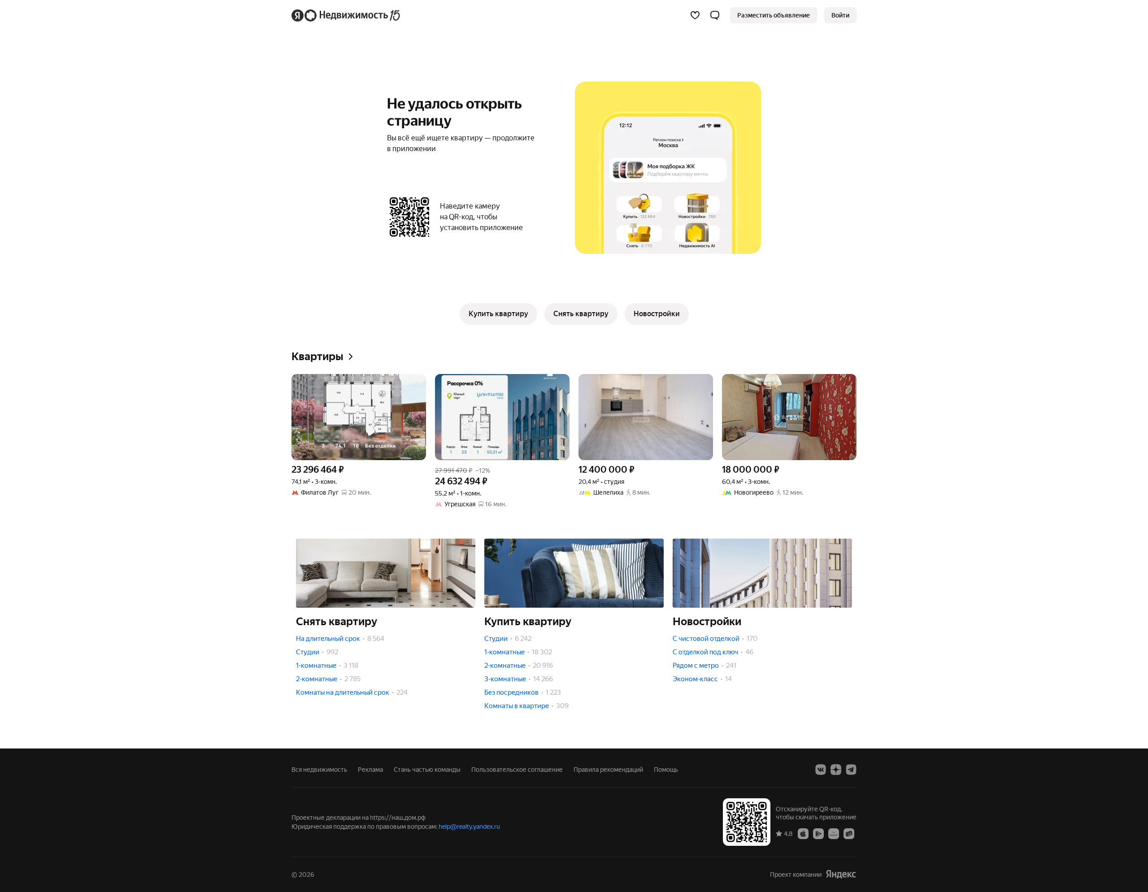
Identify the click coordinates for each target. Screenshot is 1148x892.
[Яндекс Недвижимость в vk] (820, 769)
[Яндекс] (841, 874)
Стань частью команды (427, 769)
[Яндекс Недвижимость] (346, 15)
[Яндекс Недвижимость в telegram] (851, 769)
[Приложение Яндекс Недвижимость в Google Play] (818, 833)
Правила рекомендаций (608, 769)
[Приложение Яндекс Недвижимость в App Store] (803, 833)
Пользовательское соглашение (517, 769)
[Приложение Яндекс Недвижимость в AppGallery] (833, 833)
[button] (715, 15)
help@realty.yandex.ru (469, 826)
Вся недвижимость (319, 769)
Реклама (370, 769)
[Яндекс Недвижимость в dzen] (836, 769)
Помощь (666, 769)
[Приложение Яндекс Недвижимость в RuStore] (849, 833)
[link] (840, 15)
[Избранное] (695, 15)
